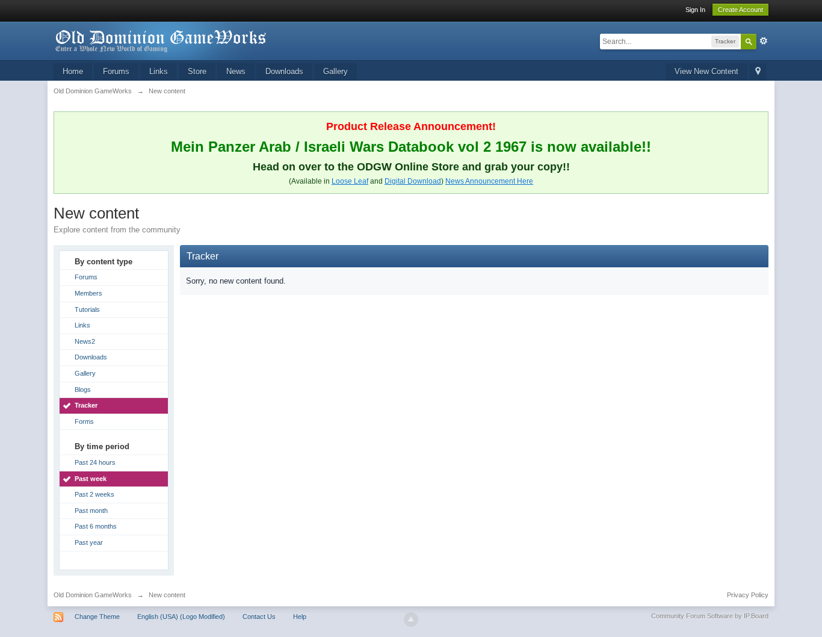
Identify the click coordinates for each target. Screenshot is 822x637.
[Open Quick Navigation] (758, 72)
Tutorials (87, 309)
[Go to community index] (161, 40)
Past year (89, 542)
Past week (91, 478)
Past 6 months (96, 526)
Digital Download (413, 181)
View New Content (706, 71)
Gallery (335, 71)
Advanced (763, 41)
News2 (85, 341)
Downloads (284, 71)
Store (197, 71)
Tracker (86, 405)
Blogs (83, 389)
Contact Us (259, 616)
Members (88, 293)
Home (73, 71)
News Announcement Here (489, 181)
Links (158, 71)
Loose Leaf (350, 181)
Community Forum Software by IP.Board (709, 616)
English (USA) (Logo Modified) (181, 616)
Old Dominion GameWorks (93, 594)
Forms (84, 421)
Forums (116, 71)
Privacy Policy (747, 594)
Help (299, 616)
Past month (91, 510)
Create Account (740, 9)
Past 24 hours (95, 462)
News (236, 71)
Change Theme (97, 616)
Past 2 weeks (94, 494)
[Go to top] (411, 619)
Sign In (695, 9)
